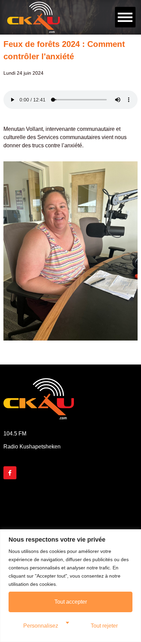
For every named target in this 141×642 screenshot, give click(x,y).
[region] (70, 585)
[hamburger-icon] (125, 17)
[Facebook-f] (9, 472)
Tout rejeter (104, 626)
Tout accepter (70, 602)
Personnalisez (40, 626)
